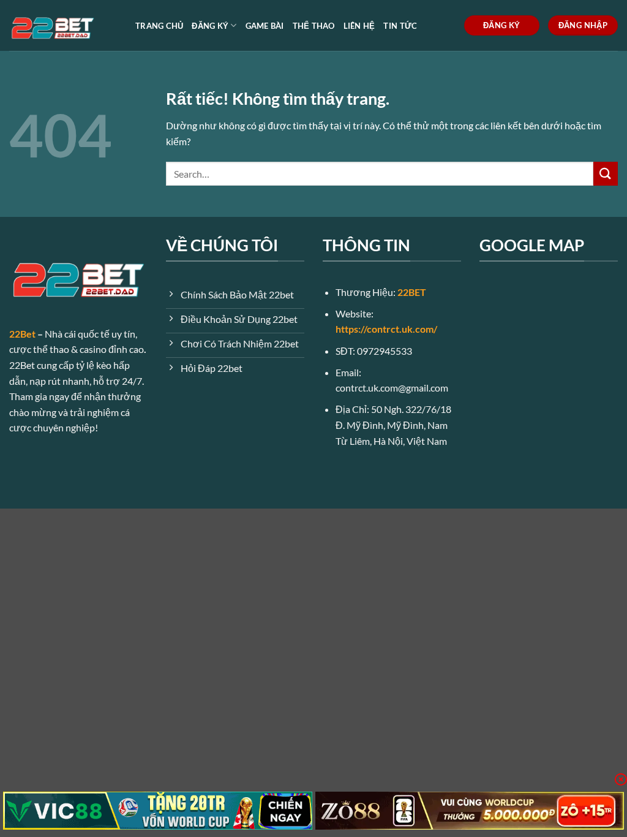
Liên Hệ (359, 26)
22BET (411, 292)
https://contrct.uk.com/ (386, 329)
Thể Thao (314, 26)
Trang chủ (159, 26)
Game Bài (265, 26)
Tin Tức (400, 26)
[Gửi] (605, 174)
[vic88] (157, 811)
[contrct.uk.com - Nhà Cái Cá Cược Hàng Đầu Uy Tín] (63, 25)
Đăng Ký (210, 26)
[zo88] (470, 811)
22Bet (22, 333)
